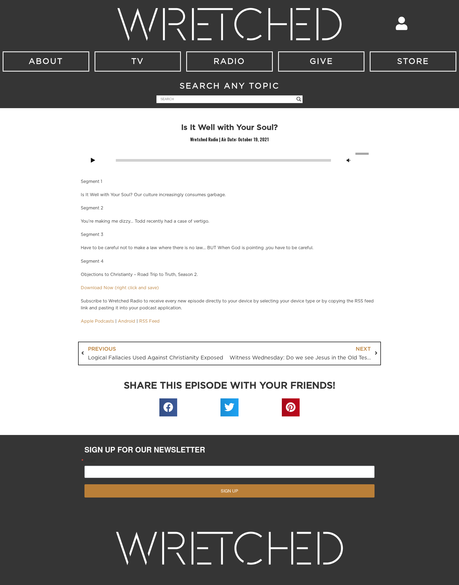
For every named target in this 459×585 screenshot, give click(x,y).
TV (137, 61)
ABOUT (46, 61)
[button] (168, 407)
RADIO (229, 61)
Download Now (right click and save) (120, 288)
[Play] (93, 160)
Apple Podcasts (97, 321)
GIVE (321, 61)
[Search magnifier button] (299, 99)
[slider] (362, 153)
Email (90, 460)
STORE (413, 61)
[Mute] (348, 160)
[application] (229, 160)
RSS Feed (149, 321)
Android (126, 321)
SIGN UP (229, 491)
